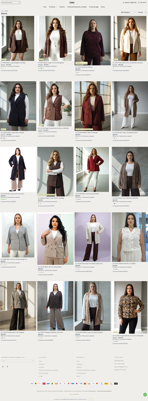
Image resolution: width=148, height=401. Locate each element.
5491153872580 (118, 361)
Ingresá (127, 2)
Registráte (133, 2)
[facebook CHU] (7, 366)
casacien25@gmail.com (121, 367)
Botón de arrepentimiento (104, 391)
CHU (72, 2)
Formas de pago (93, 7)
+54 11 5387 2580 (119, 364)
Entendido (91, 399)
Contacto (62, 7)
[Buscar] (19, 2)
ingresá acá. (92, 391)
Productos (52, 7)
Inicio (44, 7)
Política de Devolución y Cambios (76, 7)
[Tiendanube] (74, 394)
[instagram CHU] (3, 366)
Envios (103, 7)
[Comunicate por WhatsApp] (145, 394)
